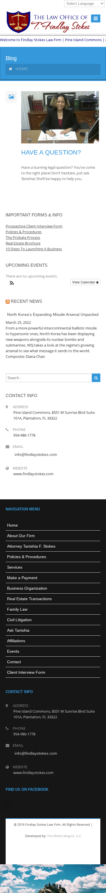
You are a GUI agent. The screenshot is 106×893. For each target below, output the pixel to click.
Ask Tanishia (18, 630)
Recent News (26, 301)
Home (22, 68)
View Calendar (84, 281)
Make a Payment (22, 577)
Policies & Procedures (26, 556)
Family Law (17, 609)
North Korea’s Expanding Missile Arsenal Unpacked (53, 314)
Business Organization (27, 588)
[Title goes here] (53, 117)
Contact (14, 662)
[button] (12, 283)
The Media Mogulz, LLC (64, 836)
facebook (32, 858)
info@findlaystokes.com (36, 454)
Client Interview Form (26, 672)
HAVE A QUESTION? (51, 152)
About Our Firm (21, 535)
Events (13, 651)
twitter (45, 858)
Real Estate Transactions (29, 598)
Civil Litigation (19, 619)
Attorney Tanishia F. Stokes (31, 546)
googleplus (59, 858)
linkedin (72, 858)
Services (14, 567)
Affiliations (16, 641)
